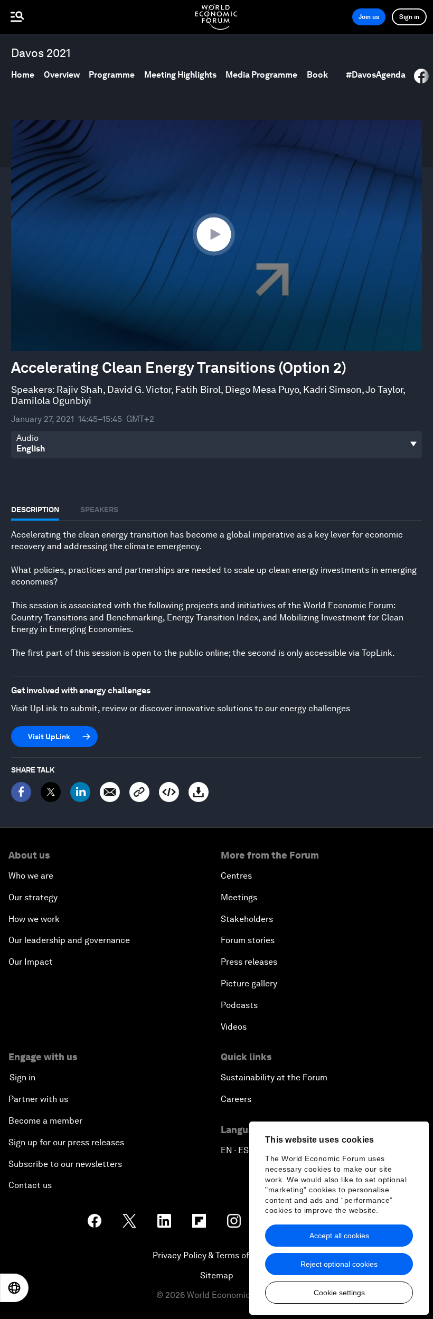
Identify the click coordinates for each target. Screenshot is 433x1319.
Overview (62, 75)
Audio (27, 438)
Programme (112, 75)
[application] (216, 235)
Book (317, 75)
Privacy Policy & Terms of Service (216, 1255)
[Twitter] (51, 792)
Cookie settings (339, 1292)
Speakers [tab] (99, 509)
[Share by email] (110, 792)
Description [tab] (35, 509)
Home (22, 75)
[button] (216, 235)
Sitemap (216, 1275)
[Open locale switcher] (14, 1288)
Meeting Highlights (180, 75)
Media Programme (261, 75)
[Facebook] (21, 792)
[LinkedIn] (80, 792)
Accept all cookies (339, 1235)
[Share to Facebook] (421, 76)
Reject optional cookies (339, 1264)
